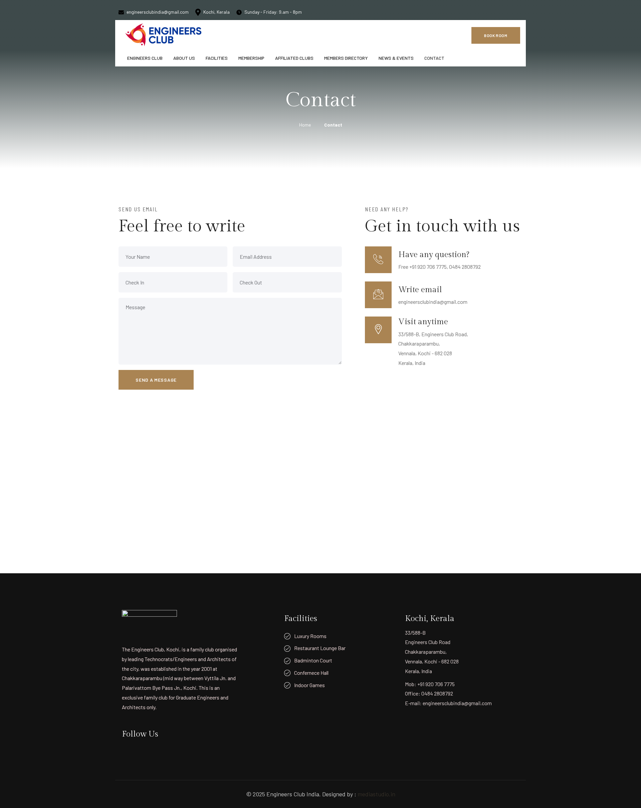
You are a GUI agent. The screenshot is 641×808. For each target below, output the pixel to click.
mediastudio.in (376, 794)
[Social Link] (481, 12)
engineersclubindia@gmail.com (158, 12)
